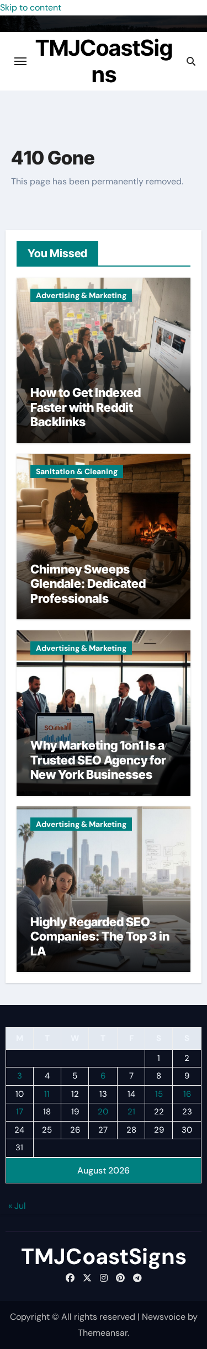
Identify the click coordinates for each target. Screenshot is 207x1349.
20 (103, 1111)
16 (187, 1094)
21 (131, 1111)
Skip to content (30, 7)
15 (159, 1094)
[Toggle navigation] (20, 61)
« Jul (17, 1206)
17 (19, 1111)
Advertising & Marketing (81, 295)
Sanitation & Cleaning (77, 471)
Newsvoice (163, 1317)
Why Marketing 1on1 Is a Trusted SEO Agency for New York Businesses (98, 760)
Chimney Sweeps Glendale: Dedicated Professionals (88, 584)
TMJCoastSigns (104, 61)
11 (47, 1094)
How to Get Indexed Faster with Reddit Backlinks (85, 407)
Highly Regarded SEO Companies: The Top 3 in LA (99, 936)
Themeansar (103, 1333)
